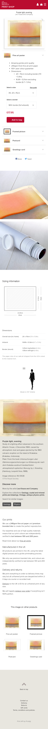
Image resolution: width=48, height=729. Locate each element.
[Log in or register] (37, 4)
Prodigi (28, 721)
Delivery (5, 584)
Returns (24, 705)
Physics (17, 504)
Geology (6, 504)
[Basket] (41, 4)
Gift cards (24, 708)
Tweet (29, 159)
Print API (20, 721)
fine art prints (25, 541)
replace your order (22, 591)
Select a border (12, 100)
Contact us (24, 701)
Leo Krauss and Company (24, 14)
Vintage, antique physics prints (31, 495)
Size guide (33, 87)
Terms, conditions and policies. (24, 710)
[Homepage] (7, 5)
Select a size (22, 87)
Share (20, 159)
